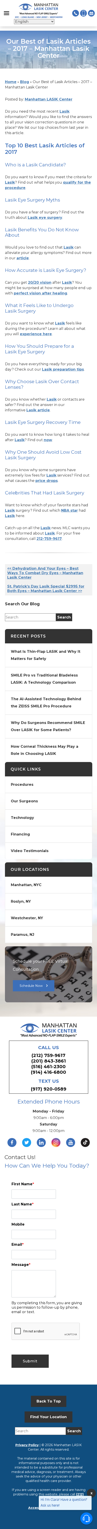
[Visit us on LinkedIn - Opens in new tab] (41, 1142)
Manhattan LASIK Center (48, 99)
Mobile (18, 1224)
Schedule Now (31, 986)
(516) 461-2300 (48, 1066)
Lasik (64, 111)
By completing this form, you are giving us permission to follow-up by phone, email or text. (47, 1307)
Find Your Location (48, 1417)
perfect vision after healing (40, 293)
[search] (64, 617)
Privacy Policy (27, 1445)
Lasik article (38, 410)
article (22, 258)
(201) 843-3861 (48, 1061)
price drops (46, 481)
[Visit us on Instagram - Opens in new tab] (55, 1142)
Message (21, 1265)
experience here (36, 334)
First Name (23, 1184)
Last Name (23, 1204)
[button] (6, 13)
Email (18, 1244)
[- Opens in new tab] (85, 1142)
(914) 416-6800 (48, 1072)
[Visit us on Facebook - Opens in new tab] (11, 1142)
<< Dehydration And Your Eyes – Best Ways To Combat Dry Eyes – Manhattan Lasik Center (45, 573)
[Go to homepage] (39, 10)
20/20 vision (39, 282)
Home (10, 82)
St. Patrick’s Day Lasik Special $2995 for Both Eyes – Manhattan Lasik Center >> (45, 588)
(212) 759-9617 (48, 1055)
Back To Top (49, 1401)
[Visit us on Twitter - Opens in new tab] (26, 1142)
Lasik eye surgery (45, 217)
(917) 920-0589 (48, 1089)
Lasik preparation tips (63, 369)
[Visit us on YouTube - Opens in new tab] (70, 1142)
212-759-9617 (49, 539)
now (48, 440)
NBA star (69, 510)
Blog (24, 82)
